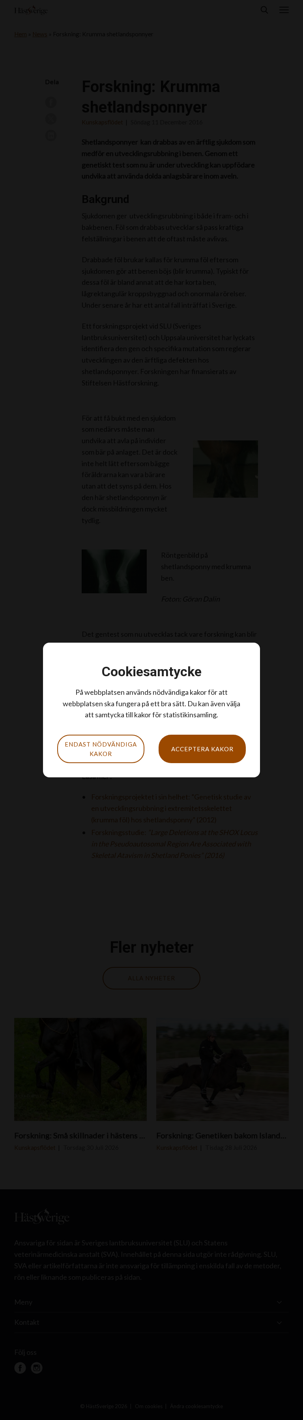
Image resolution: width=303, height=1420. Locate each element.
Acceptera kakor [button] (202, 748)
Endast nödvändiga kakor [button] (101, 749)
